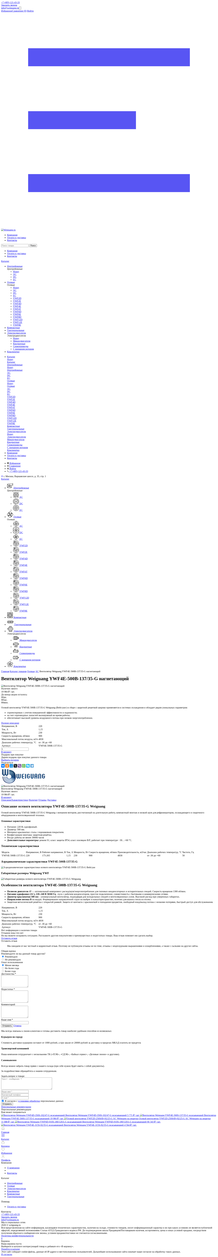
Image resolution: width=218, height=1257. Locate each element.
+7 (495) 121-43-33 (10, 2)
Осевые (11, 386)
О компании (13, 1168)
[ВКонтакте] (3, 766)
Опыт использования (12, 962)
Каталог (5, 261)
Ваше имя (7, 1019)
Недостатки (8, 989)
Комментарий (8, 1004)
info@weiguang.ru (10, 8)
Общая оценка (8, 951)
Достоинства (8, 974)
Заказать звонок (9, 5)
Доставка (51, 800)
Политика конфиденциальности (17, 1235)
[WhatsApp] (24, 766)
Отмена (17, 1025)
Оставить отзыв (9, 938)
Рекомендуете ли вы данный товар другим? (23, 953)
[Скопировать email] (20, 8)
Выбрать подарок (10, 760)
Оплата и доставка (16, 237)
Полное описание (10, 723)
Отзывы (42, 800)
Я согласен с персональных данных (34, 1101)
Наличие (33, 800)
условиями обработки (29, 1101)
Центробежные (15, 370)
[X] (15, 766)
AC (37, 671)
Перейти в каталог (10, 1249)
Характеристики (19, 800)
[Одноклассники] (7, 766)
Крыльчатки (13, 1191)
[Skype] (28, 766)
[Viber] (19, 766)
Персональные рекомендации (16, 1107)
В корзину (6, 752)
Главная (5, 671)
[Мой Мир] (11, 766)
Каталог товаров (18, 671)
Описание (6, 800)
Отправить (7, 1026)
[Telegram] (32, 766)
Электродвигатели (16, 437)
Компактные (13, 1194)
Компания (12, 235)
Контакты (12, 240)
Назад (16, 271)
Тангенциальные (15, 1196)
